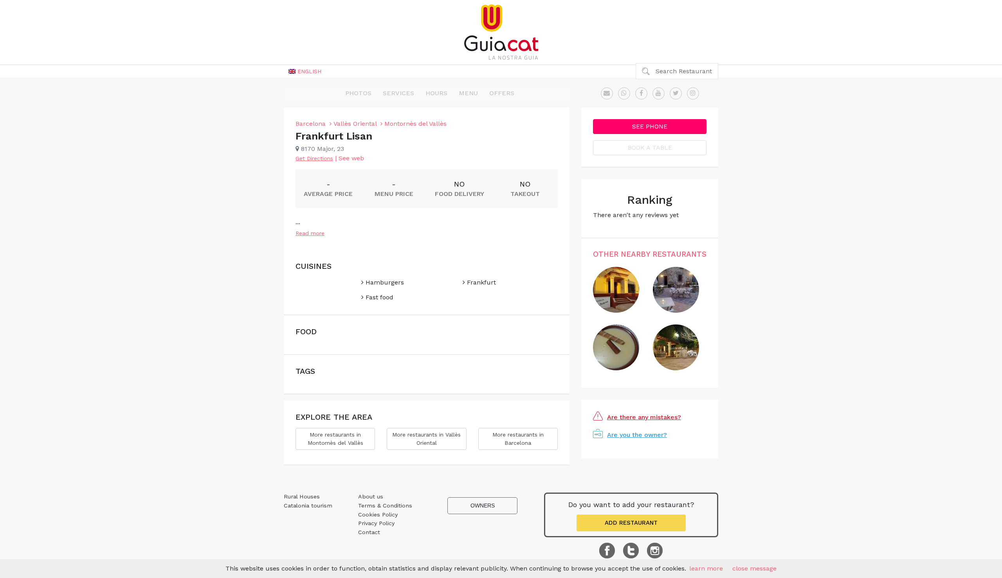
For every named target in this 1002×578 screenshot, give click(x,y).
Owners (482, 505)
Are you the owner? (637, 434)
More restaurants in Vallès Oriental (426, 438)
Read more (310, 233)
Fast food (378, 297)
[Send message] (607, 93)
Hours (436, 93)
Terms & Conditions (385, 505)
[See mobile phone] (624, 93)
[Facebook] (641, 93)
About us (370, 496)
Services (398, 93)
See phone (649, 126)
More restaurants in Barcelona (518, 438)
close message (754, 568)
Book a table (650, 147)
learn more (706, 568)
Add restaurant (631, 522)
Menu (468, 93)
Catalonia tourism (308, 505)
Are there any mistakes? (644, 417)
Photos (358, 93)
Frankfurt (480, 282)
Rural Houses (302, 496)
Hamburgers (384, 282)
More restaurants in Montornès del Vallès (335, 438)
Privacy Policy (376, 523)
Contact (369, 532)
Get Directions (314, 158)
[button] (305, 71)
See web (351, 158)
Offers (501, 93)
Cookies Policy (378, 514)
